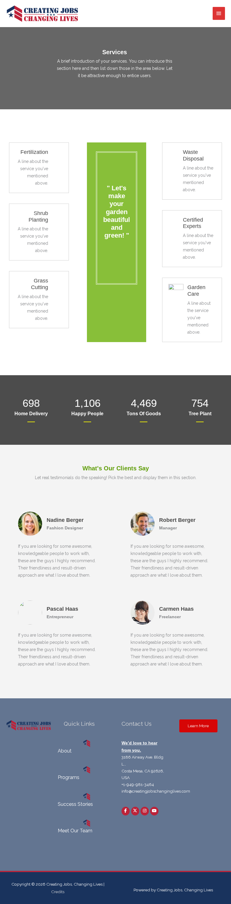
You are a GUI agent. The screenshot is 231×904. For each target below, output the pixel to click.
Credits (57, 891)
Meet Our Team (75, 831)
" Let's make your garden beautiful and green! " (116, 211)
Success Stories (75, 804)
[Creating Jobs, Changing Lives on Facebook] (126, 811)
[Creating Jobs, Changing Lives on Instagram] (144, 811)
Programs (68, 777)
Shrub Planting (38, 216)
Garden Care (196, 290)
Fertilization (34, 152)
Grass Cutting (39, 283)
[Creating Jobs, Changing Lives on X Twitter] (135, 811)
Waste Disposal (193, 155)
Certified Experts (193, 223)
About (65, 751)
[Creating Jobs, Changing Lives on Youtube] (154, 811)
